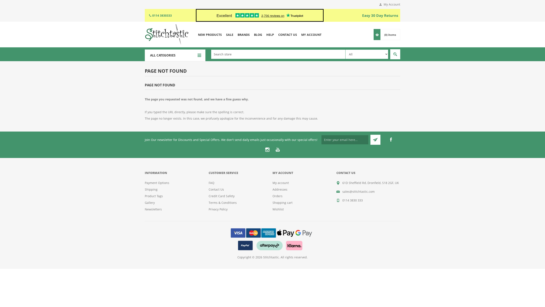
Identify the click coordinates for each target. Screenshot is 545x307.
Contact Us (216, 189)
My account (280, 183)
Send (375, 140)
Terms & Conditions (223, 203)
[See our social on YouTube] (277, 149)
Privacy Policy (218, 209)
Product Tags (154, 196)
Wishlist (278, 209)
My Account (392, 4)
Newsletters (153, 209)
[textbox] (278, 54)
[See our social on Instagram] (267, 149)
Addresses (279, 189)
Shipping (151, 189)
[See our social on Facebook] (390, 139)
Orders (277, 196)
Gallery (150, 203)
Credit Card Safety (222, 196)
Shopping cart (282, 203)
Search (395, 54)
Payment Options (157, 183)
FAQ (211, 183)
